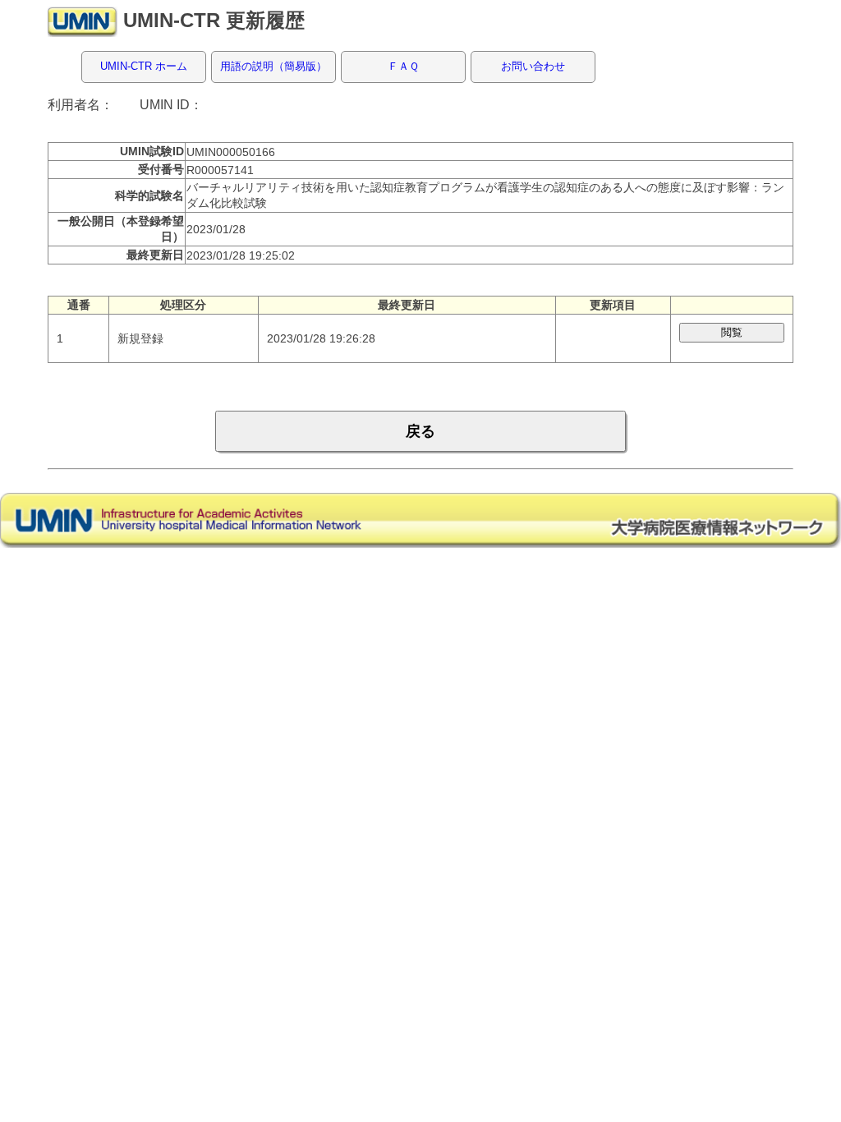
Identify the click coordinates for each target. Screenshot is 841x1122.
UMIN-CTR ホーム (143, 66)
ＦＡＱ (403, 66)
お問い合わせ (533, 66)
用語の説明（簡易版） (273, 66)
